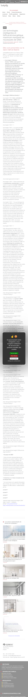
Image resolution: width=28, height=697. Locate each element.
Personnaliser (14, 358)
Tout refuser (14, 356)
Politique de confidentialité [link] (14, 361)
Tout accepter (14, 353)
